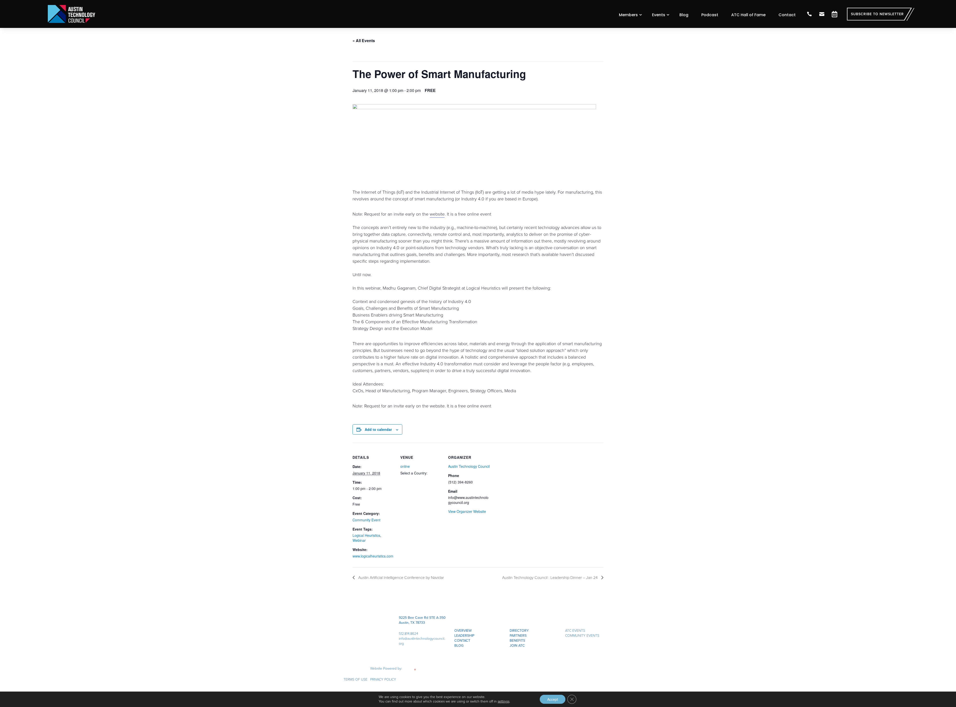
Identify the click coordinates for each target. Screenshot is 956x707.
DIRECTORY (519, 630)
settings (503, 701)
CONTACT (462, 640)
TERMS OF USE (355, 679)
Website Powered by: (386, 668)
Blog (683, 15)
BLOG (459, 645)
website (437, 214)
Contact (787, 15)
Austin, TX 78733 (412, 622)
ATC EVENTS (575, 630)
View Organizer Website (467, 511)
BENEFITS (517, 640)
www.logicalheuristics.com (373, 555)
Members (628, 15)
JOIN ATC (517, 645)
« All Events (364, 40)
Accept (552, 699)
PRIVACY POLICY (383, 679)
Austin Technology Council (469, 466)
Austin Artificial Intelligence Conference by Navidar (400, 577)
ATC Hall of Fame (748, 15)
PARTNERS (518, 635)
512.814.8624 (408, 633)
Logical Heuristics (366, 535)
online (405, 466)
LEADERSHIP (464, 635)
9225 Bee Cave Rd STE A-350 (422, 617)
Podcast (709, 15)
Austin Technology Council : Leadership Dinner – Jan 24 (550, 577)
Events (658, 15)
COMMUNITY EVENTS (582, 635)
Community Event (366, 519)
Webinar (359, 540)
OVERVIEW (463, 630)
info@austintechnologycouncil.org (422, 641)
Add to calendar (378, 429)
